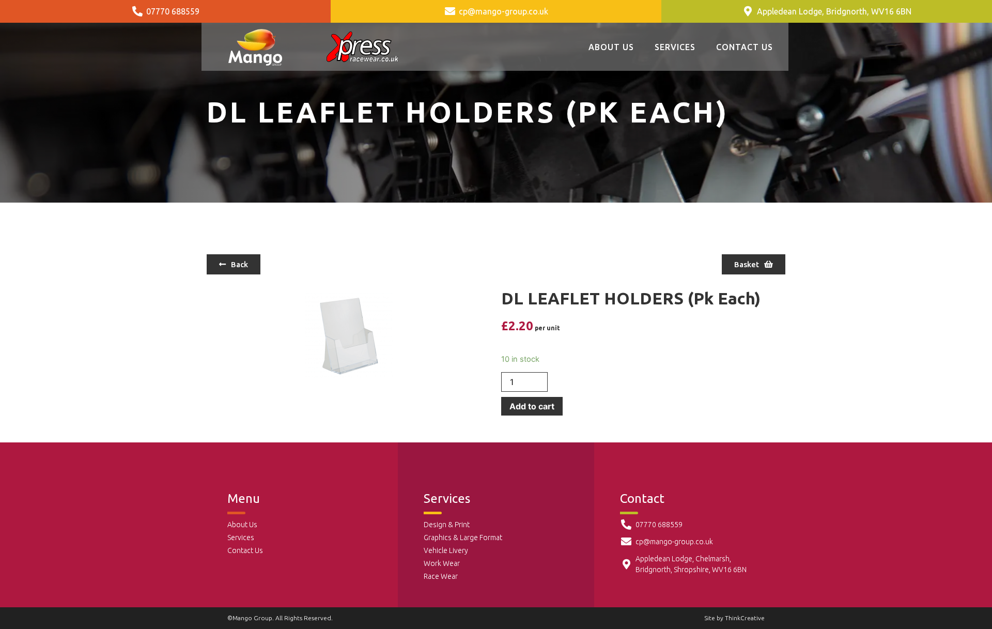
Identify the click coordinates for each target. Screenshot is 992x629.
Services (675, 47)
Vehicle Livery (446, 550)
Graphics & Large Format (463, 537)
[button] (233, 264)
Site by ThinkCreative (734, 618)
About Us (611, 47)
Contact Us (744, 47)
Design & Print (447, 524)
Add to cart (531, 406)
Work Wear (442, 563)
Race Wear (441, 576)
